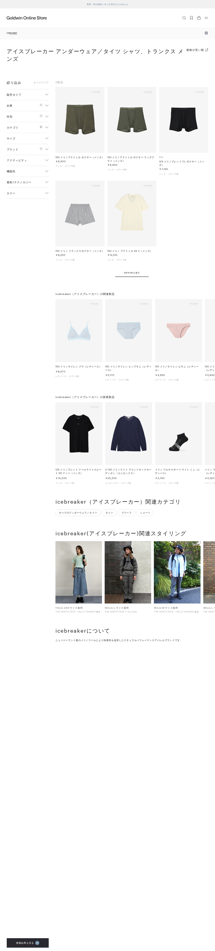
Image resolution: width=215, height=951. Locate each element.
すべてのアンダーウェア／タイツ (78, 512)
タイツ (109, 512)
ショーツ (145, 512)
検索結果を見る (27, 942)
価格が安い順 (195, 50)
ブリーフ (126, 512)
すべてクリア (41, 82)
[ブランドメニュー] (206, 33)
